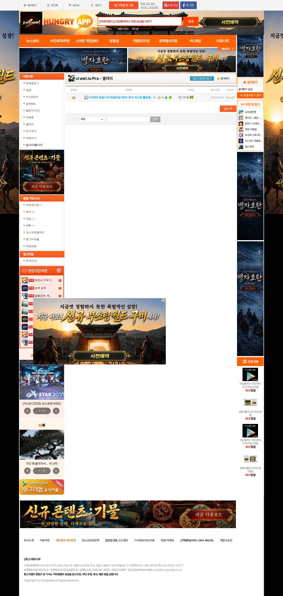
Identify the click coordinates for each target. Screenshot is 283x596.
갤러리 (30, 124)
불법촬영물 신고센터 (116, 540)
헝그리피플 (32, 239)
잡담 (28, 90)
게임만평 (31, 246)
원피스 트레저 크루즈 (253, 123)
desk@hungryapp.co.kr (168, 569)
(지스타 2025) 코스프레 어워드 (42, 403)
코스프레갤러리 (35, 232)
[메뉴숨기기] (227, 49)
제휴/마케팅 (167, 540)
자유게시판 (34, 205)
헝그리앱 (183, 97)
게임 (30, 218)
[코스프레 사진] (41, 380)
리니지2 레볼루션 (253, 140)
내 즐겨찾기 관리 (250, 95)
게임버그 (31, 138)
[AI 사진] (41, 445)
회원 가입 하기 (148, 3)
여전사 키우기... (44, 280)
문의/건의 (31, 260)
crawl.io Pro (87, 78)
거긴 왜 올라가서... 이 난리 (42, 463)
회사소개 (29, 540)
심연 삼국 (40, 287)
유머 (30, 211)
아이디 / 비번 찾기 (150, 7)
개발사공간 (226, 540)
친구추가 (31, 131)
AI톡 (30, 225)
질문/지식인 (33, 110)
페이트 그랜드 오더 (253, 117)
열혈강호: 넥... (43, 295)
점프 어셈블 (250, 129)
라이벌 (135, 29)
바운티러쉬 (122, 29)
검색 (190, 21)
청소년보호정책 (90, 540)
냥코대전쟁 (250, 112)
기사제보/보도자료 (144, 540)
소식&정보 (32, 96)
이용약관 (45, 540)
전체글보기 (32, 83)
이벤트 (30, 117)
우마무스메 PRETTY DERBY (253, 135)
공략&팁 (31, 103)
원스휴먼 (249, 146)
